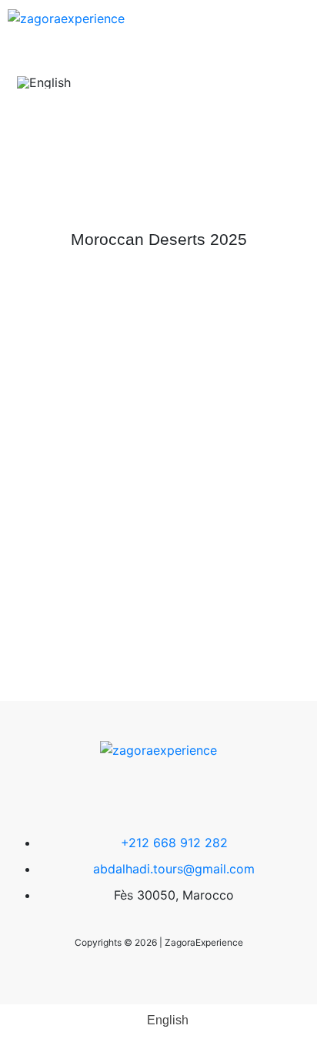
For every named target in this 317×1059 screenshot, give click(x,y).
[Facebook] (112, 794)
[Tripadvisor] (251, 794)
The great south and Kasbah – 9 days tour (158, 523)
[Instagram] (204, 794)
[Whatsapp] (158, 794)
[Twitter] (66, 794)
